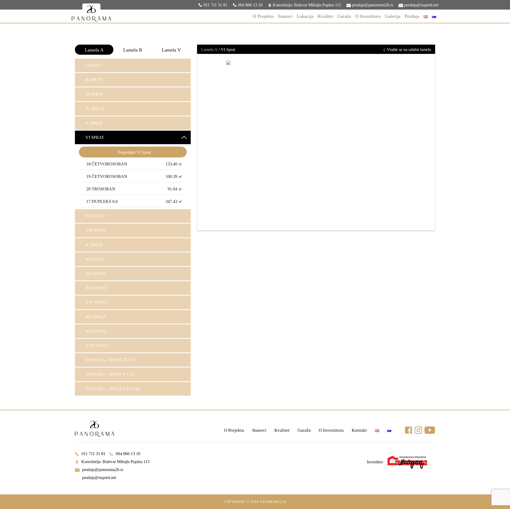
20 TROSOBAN (134, 189)
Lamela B (132, 50)
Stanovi (285, 16)
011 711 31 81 (215, 5)
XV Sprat (96, 317)
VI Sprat (95, 137)
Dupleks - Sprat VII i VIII (112, 389)
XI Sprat (95, 259)
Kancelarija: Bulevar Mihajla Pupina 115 (306, 5)
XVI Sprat (96, 331)
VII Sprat (95, 216)
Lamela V (171, 50)
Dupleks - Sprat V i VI (110, 374)
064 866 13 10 (250, 5)
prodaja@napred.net (420, 5)
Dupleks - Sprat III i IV (110, 360)
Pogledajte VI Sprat (134, 152)
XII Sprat (95, 273)
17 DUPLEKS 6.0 (134, 201)
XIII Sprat (96, 288)
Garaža (344, 16)
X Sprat (94, 245)
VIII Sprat (96, 230)
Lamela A (94, 50)
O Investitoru (368, 16)
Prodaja (412, 16)
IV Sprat (95, 108)
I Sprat (93, 65)
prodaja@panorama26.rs (372, 5)
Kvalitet (325, 16)
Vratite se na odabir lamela (408, 49)
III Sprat (95, 94)
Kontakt (359, 430)
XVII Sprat (97, 345)
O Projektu (263, 16)
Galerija (392, 16)
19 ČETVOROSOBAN (134, 176)
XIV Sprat (96, 302)
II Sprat (94, 80)
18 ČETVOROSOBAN (134, 164)
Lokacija (305, 16)
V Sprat (94, 123)
